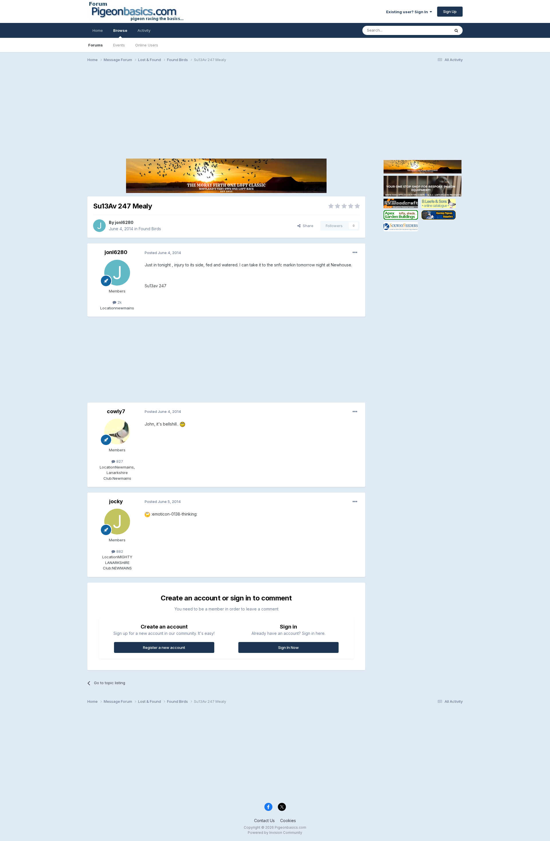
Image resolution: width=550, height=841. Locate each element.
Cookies (288, 820)
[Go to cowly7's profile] (117, 431)
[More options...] (355, 252)
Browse (120, 30)
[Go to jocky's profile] (117, 521)
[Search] (456, 30)
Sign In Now (288, 647)
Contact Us (264, 820)
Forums (95, 45)
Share (306, 225)
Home (98, 30)
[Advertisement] (275, 111)
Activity (144, 30)
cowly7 (116, 411)
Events (119, 45)
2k (119, 302)
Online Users (146, 45)
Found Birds (150, 228)
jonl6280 (124, 222)
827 (119, 461)
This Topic (433, 30)
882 (119, 551)
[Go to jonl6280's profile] (99, 225)
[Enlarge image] (182, 424)
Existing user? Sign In (408, 11)
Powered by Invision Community (275, 832)
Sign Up (450, 11)
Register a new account (164, 647)
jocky (116, 501)
